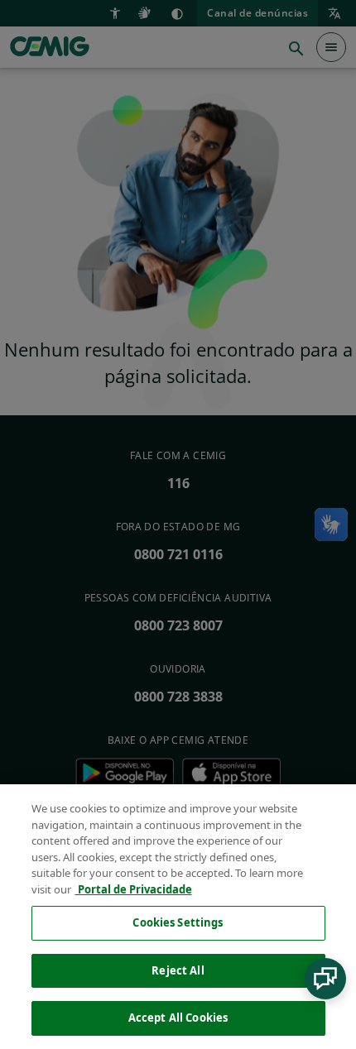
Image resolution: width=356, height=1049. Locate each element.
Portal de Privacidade (133, 889)
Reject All (178, 970)
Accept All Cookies (178, 1017)
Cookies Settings (177, 922)
